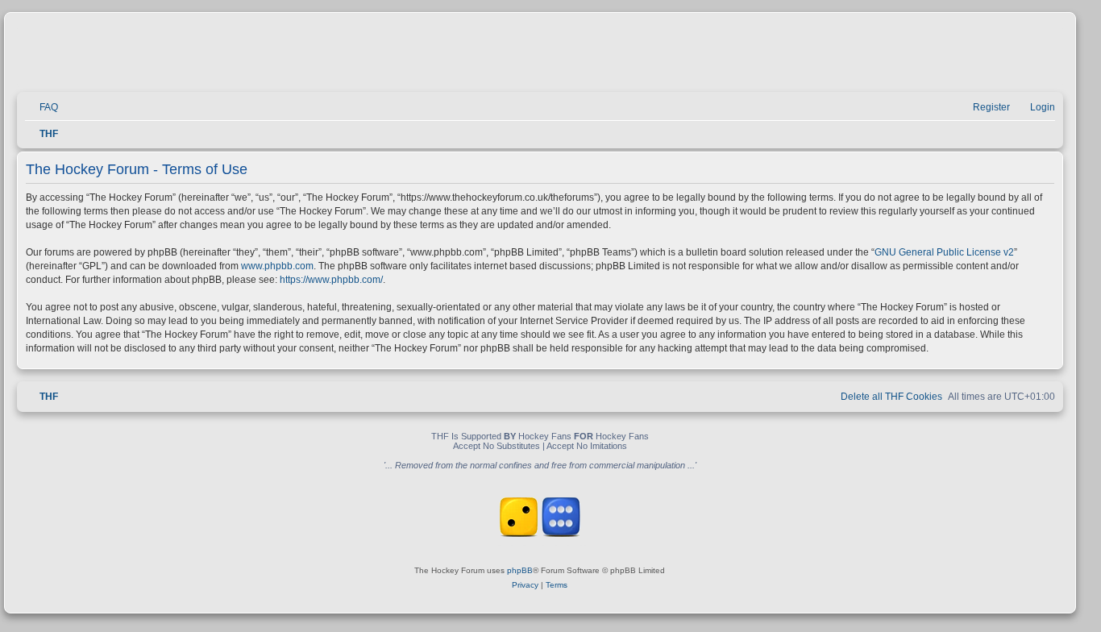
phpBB (520, 570)
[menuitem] (41, 107)
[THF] (203, 57)
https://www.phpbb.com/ (331, 279)
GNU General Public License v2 (944, 252)
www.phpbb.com (277, 266)
